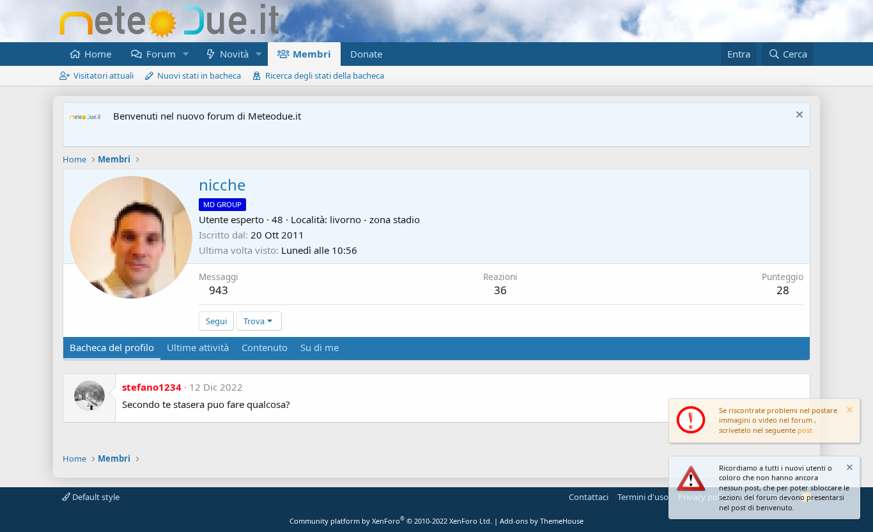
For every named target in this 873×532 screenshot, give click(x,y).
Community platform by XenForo (391, 521)
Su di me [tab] (319, 347)
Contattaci (588, 497)
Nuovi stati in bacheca (199, 75)
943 (218, 290)
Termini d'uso (642, 497)
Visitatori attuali (103, 75)
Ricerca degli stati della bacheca (324, 75)
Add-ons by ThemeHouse (541, 521)
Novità (234, 53)
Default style (95, 497)
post (805, 430)
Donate (366, 53)
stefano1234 (152, 386)
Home (97, 53)
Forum (161, 53)
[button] (185, 54)
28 (782, 290)
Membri (312, 53)
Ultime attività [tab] (198, 347)
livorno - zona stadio (375, 219)
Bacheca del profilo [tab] (112, 347)
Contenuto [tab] (265, 347)
